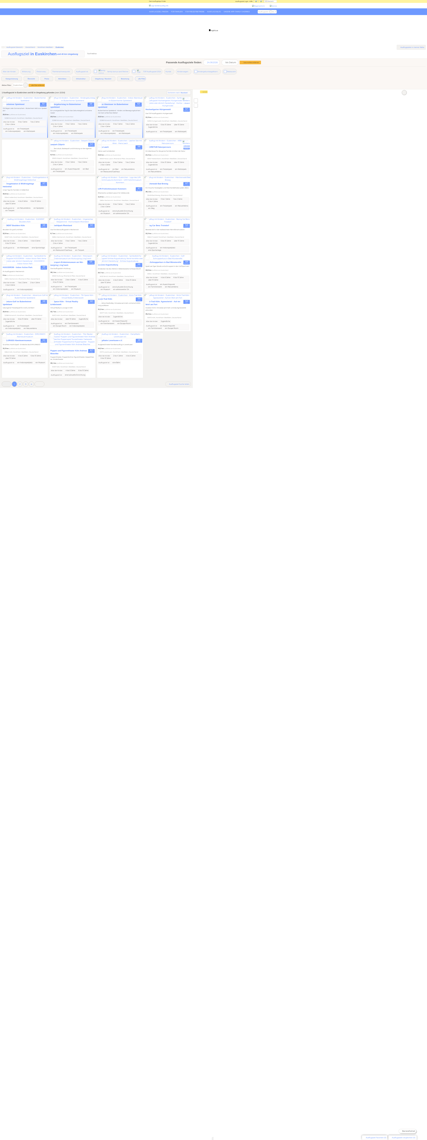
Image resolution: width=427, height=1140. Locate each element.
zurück (204, 92)
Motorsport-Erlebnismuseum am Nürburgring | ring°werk (67, 263)
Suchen (275, 11)
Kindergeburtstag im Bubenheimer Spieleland (65, 105)
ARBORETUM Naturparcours (158, 147)
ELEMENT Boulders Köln (14, 225)
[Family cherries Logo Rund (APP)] (258, 6)
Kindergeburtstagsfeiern (208, 72)
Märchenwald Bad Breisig (157, 184)
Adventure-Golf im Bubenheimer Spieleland (17, 303)
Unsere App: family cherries (237, 12)
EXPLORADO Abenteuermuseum (17, 340)
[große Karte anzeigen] (195, 100)
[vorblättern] (42, 99)
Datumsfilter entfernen (251, 62)
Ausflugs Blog (214, 12)
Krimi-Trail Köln (105, 299)
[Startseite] (2, 47)
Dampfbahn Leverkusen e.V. (110, 340)
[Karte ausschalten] (404, 92)
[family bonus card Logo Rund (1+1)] (273, 6)
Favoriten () (376, 1138)
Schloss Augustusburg (108, 265)
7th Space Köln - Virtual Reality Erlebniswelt (64, 303)
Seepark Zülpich (57, 144)
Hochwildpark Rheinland (61, 225)
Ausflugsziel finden (158, 12)
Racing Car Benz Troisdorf (157, 225)
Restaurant (231, 72)
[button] (6, 384)
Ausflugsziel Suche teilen (179, 384)
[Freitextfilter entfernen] (270, 11)
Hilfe (251, 1)
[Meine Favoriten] (254, 11)
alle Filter (141, 79)
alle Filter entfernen (37, 85)
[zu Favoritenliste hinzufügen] (4, 99)
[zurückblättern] (7, 99)
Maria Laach (103, 147)
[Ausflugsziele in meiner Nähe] (196, 105)
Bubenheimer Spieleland (13, 104)
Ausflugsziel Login (241, 1)
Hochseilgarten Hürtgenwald (158, 109)
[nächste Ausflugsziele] (39, 384)
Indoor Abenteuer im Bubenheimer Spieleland (113, 105)
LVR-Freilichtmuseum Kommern (112, 189)
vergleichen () (403, 1138)
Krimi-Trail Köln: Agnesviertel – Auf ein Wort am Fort (163, 303)
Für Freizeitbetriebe (194, 12)
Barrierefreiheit (408, 1131)
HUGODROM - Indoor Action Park (17, 267)
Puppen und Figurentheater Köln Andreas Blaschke (68, 352)
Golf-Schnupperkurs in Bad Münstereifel (163, 262)
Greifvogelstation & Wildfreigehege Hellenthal (18, 185)
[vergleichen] (4, 104)
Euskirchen (18, 85)
